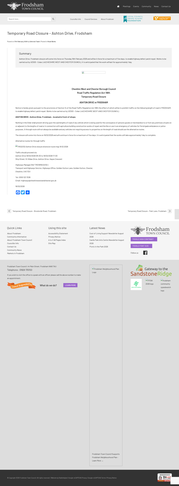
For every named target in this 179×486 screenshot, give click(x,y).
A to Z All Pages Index (57, 240)
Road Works (52, 41)
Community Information (17, 236)
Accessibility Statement (58, 233)
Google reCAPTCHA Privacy (77, 478)
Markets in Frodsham (15, 253)
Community (146, 6)
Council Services (91, 19)
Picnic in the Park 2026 (99, 246)
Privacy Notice (54, 236)
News (156, 6)
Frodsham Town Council (28, 478)
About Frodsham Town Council (19, 240)
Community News (14, 250)
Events (136, 6)
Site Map (51, 243)
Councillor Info (75, 19)
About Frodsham (107, 19)
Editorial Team (35, 41)
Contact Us (166, 6)
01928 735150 (25, 269)
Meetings (126, 6)
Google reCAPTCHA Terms (97, 478)
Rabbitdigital (63, 478)
